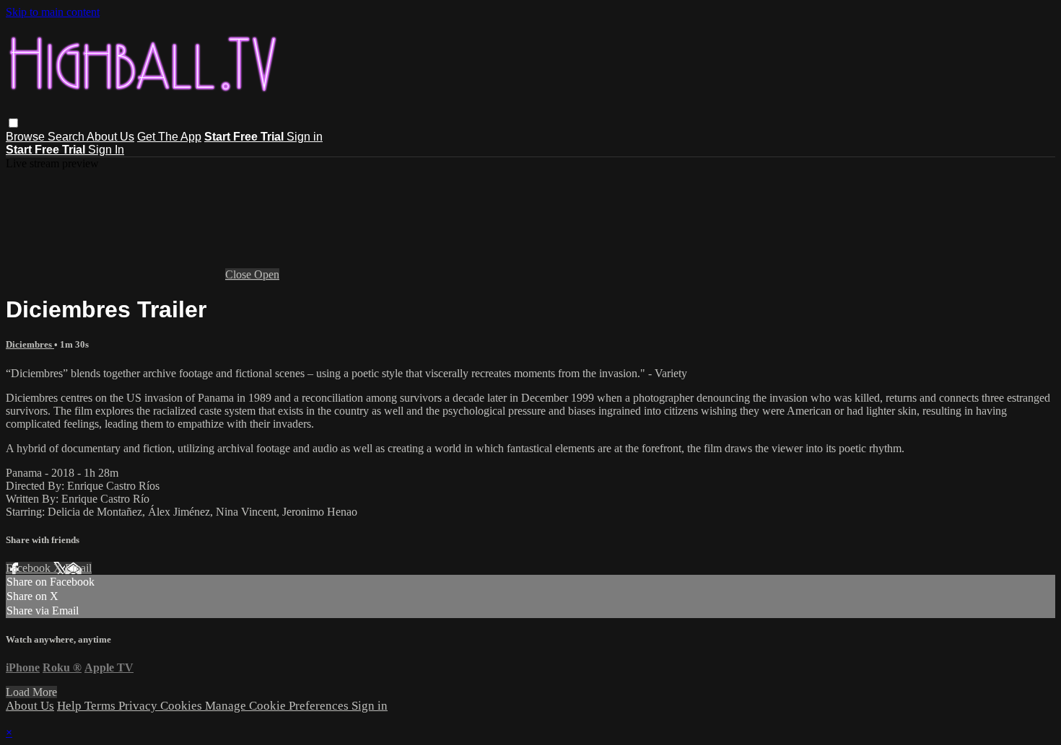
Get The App (169, 137)
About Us (110, 137)
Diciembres (30, 344)
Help (70, 706)
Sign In (106, 150)
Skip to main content (53, 12)
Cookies (182, 706)
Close (239, 274)
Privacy (139, 706)
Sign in (305, 137)
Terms (101, 706)
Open (266, 274)
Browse (27, 137)
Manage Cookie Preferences (278, 706)
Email (78, 568)
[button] (13, 123)
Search (67, 137)
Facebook (29, 568)
